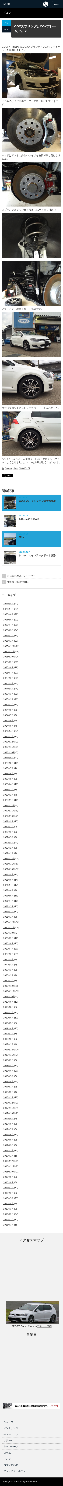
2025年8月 (8, 667)
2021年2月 (8, 911)
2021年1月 (8, 917)
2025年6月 (8, 678)
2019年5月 (8, 1023)
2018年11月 (9, 1055)
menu (56, 4)
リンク (7, 1459)
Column (8, 468)
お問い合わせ (11, 1465)
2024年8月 (8, 710)
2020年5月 (8, 959)
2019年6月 (8, 1018)
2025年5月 (8, 683)
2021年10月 (9, 869)
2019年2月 (8, 1039)
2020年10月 (9, 933)
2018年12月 (9, 1050)
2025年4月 (8, 688)
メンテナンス (11, 1428)
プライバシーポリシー (16, 1471)
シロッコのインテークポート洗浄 (37, 555)
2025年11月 (9, 651)
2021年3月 (8, 906)
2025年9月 (8, 662)
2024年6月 (8, 720)
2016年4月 (8, 1203)
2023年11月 (9, 747)
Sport (16, 1481)
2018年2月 (8, 1092)
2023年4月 (8, 784)
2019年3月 (8, 1033)
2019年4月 (8, 1028)
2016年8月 (8, 1182)
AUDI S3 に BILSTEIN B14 (18, 582)
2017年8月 (8, 1124)
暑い (21, 537)
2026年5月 (8, 620)
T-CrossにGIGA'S (29, 519)
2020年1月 (8, 980)
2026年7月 (8, 609)
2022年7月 (8, 826)
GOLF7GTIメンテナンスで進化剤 (37, 500)
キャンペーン (11, 1446)
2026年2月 (8, 635)
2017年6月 (8, 1134)
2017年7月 (8, 1129)
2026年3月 (8, 630)
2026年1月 (8, 641)
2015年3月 (8, 1225)
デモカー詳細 (44, 1326)
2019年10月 (9, 996)
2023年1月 (8, 800)
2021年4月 (8, 901)
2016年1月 (8, 1219)
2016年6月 (8, 1193)
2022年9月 (8, 821)
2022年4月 (8, 842)
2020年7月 (8, 949)
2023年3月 (8, 789)
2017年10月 (9, 1113)
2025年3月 (8, 694)
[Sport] (15, 4)
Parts (15, 468)
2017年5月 (8, 1140)
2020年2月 (8, 975)
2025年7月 (8, 673)
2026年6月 (8, 614)
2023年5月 (8, 779)
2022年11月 (9, 811)
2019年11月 (9, 991)
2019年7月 (8, 1012)
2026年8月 (8, 603)
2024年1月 (8, 736)
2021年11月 (9, 864)
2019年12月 (9, 986)
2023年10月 (9, 752)
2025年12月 (9, 646)
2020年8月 (8, 943)
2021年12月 (9, 858)
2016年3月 (8, 1209)
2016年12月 (9, 1161)
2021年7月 (8, 885)
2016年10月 (9, 1172)
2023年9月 (8, 757)
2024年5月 (8, 726)
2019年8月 (8, 1007)
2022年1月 (8, 853)
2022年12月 (9, 805)
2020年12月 (9, 922)
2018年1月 (8, 1097)
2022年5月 (8, 837)
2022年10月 (9, 816)
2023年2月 (8, 795)
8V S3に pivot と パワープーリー (21, 576)
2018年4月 (8, 1081)
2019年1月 (8, 1044)
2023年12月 (9, 742)
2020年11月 (9, 927)
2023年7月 (8, 768)
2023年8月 (8, 763)
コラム (7, 1452)
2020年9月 (8, 938)
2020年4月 (8, 964)
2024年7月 (8, 715)
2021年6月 (8, 890)
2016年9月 (8, 1177)
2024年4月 (8, 731)
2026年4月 (8, 625)
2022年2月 (8, 848)
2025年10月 (9, 657)
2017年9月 (8, 1118)
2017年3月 (8, 1145)
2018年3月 (8, 1087)
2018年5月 (8, 1076)
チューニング (11, 1434)
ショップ (8, 1422)
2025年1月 (8, 704)
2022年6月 (8, 832)
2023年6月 (8, 773)
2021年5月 (8, 896)
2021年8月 (8, 880)
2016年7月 (8, 1187)
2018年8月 (8, 1065)
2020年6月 (8, 954)
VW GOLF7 (24, 468)
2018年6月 (8, 1071)
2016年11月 (9, 1166)
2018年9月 (8, 1060)
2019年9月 (8, 1002)
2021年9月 (8, 874)
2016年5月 (8, 1198)
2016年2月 (8, 1214)
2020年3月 (8, 970)
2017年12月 (9, 1103)
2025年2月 (8, 699)
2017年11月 (9, 1108)
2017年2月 (8, 1150)
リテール (8, 1440)
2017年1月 (8, 1156)
